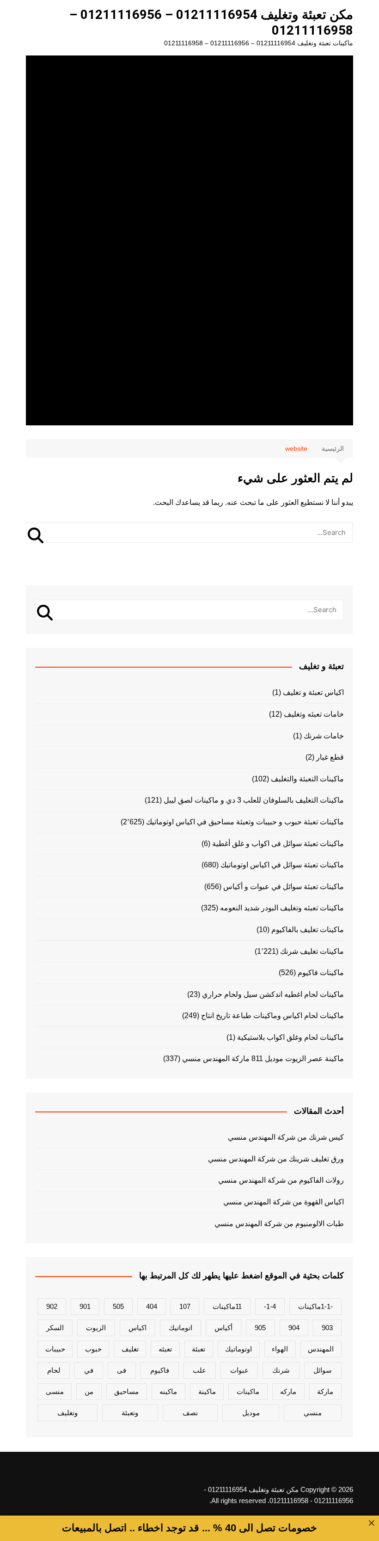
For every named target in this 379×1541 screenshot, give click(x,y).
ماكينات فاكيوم (321, 972)
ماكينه (168, 1391)
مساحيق (126, 1391)
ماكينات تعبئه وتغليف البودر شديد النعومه (282, 908)
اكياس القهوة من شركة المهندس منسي (283, 1202)
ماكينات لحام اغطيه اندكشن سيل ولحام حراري (273, 994)
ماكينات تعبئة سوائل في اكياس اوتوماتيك (282, 865)
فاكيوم (159, 1370)
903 (327, 1328)
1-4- (270, 1306)
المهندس (321, 1349)
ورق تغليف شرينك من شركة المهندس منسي (276, 1159)
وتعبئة (130, 1413)
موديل (251, 1413)
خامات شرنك (324, 736)
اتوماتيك (180, 1328)
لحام (54, 1370)
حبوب (93, 1349)
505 (118, 1306)
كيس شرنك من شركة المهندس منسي (286, 1137)
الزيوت (96, 1328)
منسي (313, 1413)
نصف (190, 1413)
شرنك (281, 1370)
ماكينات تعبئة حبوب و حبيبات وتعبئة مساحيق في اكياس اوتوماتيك (245, 822)
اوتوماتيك (238, 1349)
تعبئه (165, 1349)
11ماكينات (227, 1306)
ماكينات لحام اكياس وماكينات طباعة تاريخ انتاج (272, 1015)
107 (184, 1306)
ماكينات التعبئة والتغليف (307, 779)
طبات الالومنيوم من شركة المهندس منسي (279, 1224)
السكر (55, 1328)
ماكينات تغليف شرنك (312, 951)
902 (51, 1306)
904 (294, 1328)
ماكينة (207, 1391)
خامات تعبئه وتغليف (314, 714)
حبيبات (55, 1349)
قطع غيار (330, 757)
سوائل (322, 1370)
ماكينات (248, 1391)
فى (121, 1370)
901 (85, 1306)
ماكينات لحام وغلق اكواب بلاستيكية (290, 1037)
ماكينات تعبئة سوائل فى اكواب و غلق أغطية (278, 843)
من (89, 1391)
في (88, 1370)
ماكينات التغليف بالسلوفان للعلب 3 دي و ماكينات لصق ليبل (254, 800)
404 (151, 1306)
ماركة (325, 1391)
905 (260, 1328)
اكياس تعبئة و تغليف (313, 692)
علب (199, 1370)
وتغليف (67, 1413)
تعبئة (198, 1349)
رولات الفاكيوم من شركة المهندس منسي (281, 1180)
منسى (55, 1391)
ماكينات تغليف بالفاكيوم (307, 929)
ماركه (288, 1391)
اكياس (137, 1328)
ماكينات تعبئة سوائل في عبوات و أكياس (283, 886)
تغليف (130, 1349)
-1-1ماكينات (315, 1306)
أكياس (223, 1328)
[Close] (371, 1523)
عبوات (239, 1370)
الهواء (280, 1349)
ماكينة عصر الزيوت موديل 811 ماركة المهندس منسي (263, 1058)
